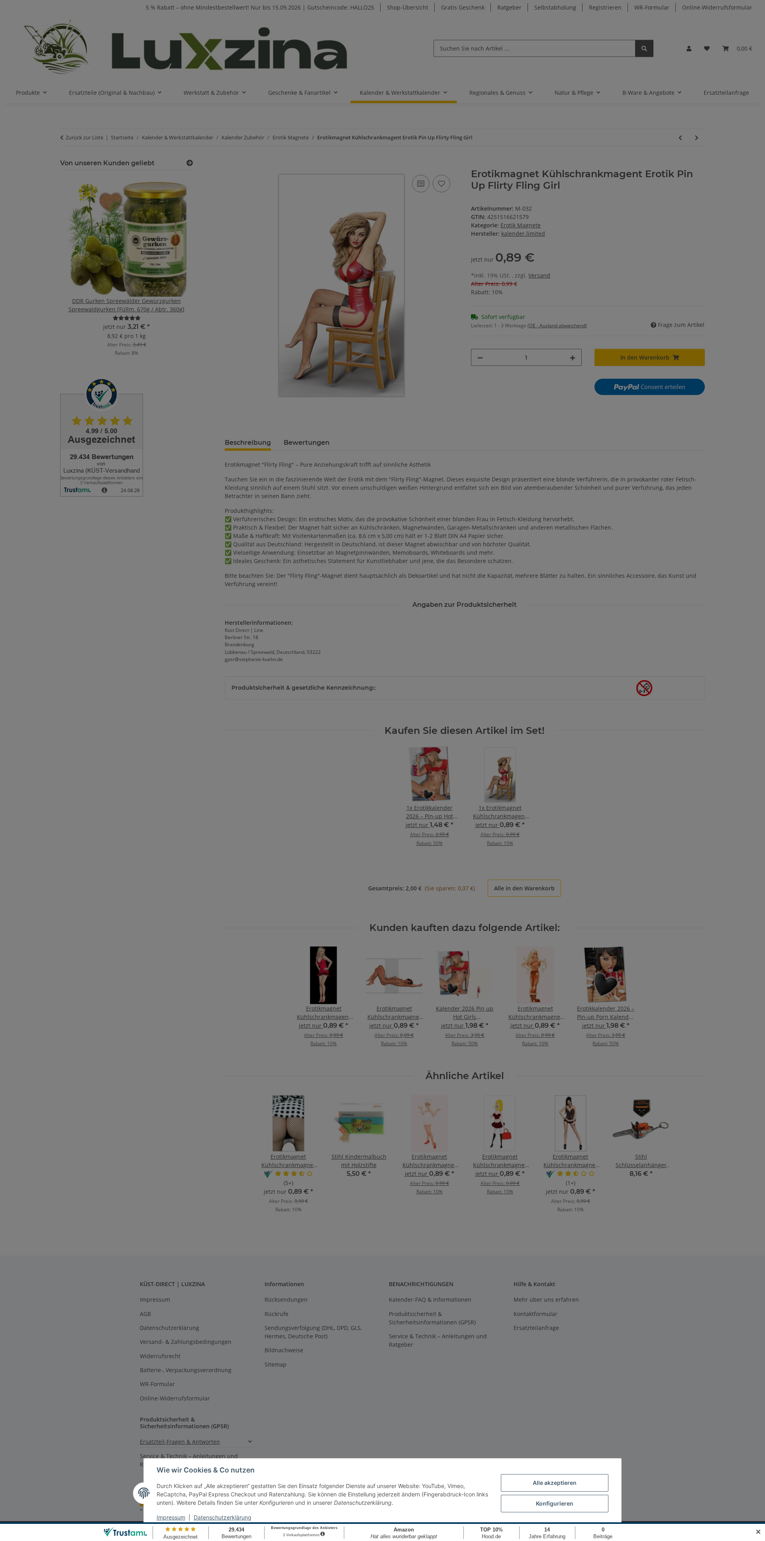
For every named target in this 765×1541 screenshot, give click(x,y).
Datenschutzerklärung (222, 1517)
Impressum (171, 1517)
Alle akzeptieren (555, 1482)
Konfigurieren (554, 1503)
